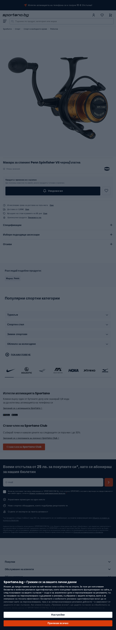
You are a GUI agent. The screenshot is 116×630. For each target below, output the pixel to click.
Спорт (18, 29)
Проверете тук (34, 217)
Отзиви (7, 244)
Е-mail (9, 482)
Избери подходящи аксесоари (21, 234)
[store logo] (46, 15)
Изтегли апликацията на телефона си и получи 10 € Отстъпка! (60, 5)
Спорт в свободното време (35, 29)
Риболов (54, 29)
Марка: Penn (12, 278)
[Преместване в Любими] (106, 191)
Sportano (7, 29)
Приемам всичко (58, 623)
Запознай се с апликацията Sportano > (22, 408)
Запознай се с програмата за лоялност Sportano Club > (31, 438)
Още (52, 205)
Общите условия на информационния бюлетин (47, 493)
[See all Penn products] (107, 168)
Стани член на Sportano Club (24, 447)
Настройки (58, 614)
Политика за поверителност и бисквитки (88, 532)
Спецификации (12, 225)
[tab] (58, 225)
